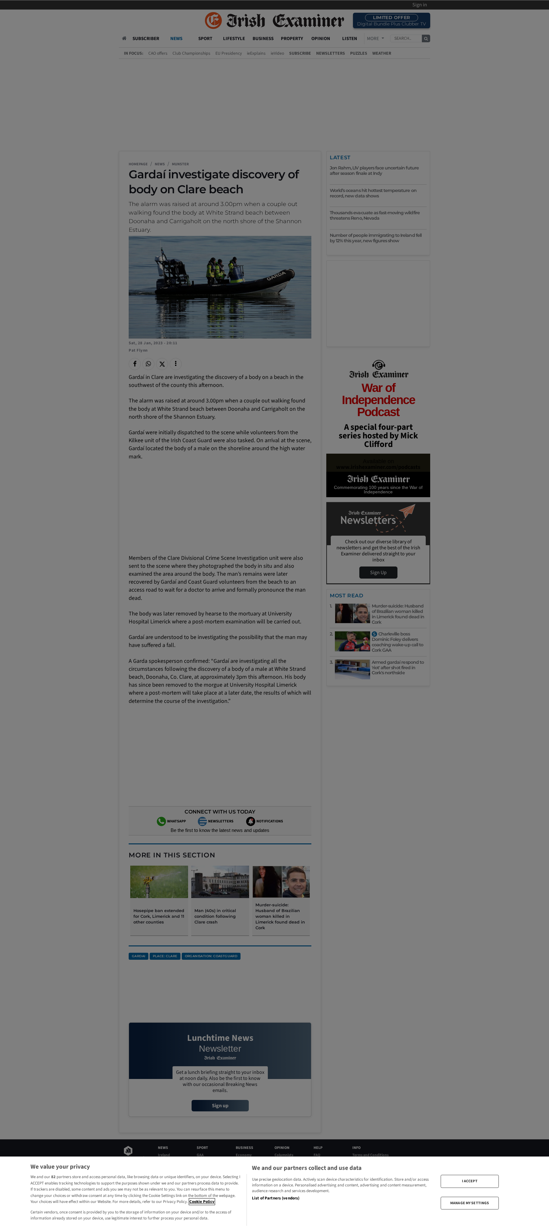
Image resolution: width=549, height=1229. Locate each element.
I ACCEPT (470, 1181)
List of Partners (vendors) (275, 1198)
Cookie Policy (201, 1202)
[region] (274, 1193)
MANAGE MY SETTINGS (469, 1202)
